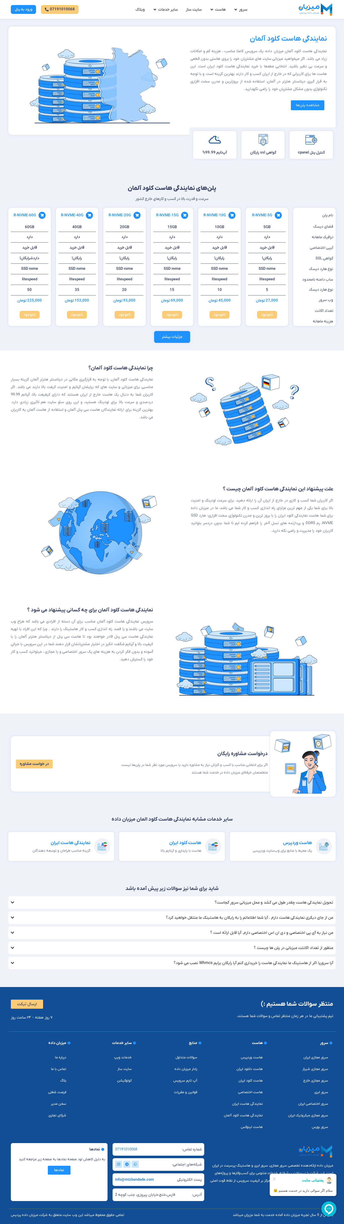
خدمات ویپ (123, 1057)
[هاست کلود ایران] (213, 846)
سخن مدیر (58, 1103)
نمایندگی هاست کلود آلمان (243, 1115)
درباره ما (60, 1057)
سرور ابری (321, 1092)
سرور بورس (320, 1127)
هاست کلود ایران (185, 843)
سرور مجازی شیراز (315, 1069)
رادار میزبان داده (186, 1069)
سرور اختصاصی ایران (313, 1103)
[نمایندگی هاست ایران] (102, 846)
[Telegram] (126, 1164)
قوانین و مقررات (185, 1092)
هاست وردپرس (297, 843)
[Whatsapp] (135, 1164)
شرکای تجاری (57, 1115)
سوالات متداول (186, 1057)
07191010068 (126, 1149)
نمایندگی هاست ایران (70, 843)
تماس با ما (58, 1069)
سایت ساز (124, 1069)
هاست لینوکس (252, 1127)
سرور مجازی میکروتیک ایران (308, 1115)
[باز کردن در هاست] (212, 10)
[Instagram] (118, 1164)
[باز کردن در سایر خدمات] (155, 10)
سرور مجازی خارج (315, 1080)
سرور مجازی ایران (315, 1057)
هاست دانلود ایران (249, 1069)
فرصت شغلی (57, 1092)
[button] (172, 337)
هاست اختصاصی (250, 1092)
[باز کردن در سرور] (236, 10)
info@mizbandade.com (134, 1179)
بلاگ (63, 1080)
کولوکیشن (124, 1080)
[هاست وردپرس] (324, 846)
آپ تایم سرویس (185, 1080)
